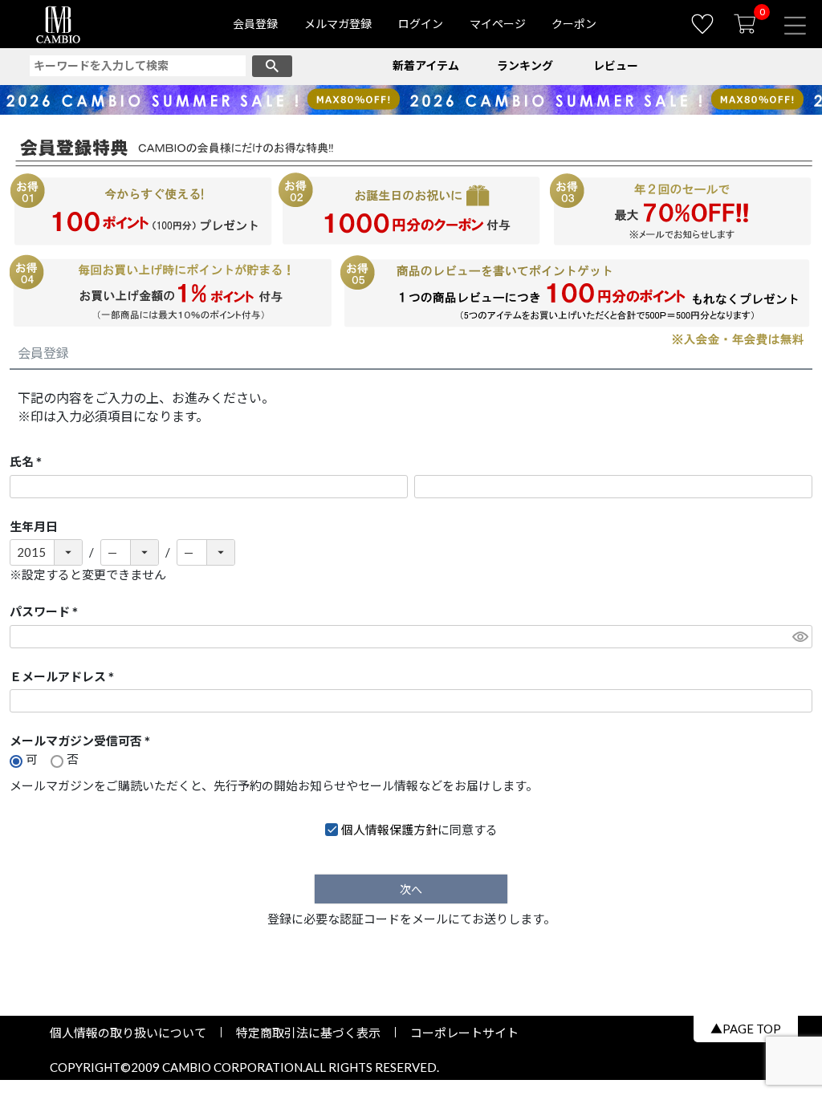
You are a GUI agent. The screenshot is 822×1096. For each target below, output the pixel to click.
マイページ (498, 23)
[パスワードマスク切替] (800, 636)
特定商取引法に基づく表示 (308, 1032)
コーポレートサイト (458, 1032)
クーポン (573, 23)
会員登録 (255, 23)
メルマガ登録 (338, 23)
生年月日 (34, 526)
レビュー (615, 65)
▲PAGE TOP (745, 1028)
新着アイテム (426, 65)
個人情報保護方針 (389, 829)
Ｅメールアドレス (65, 677)
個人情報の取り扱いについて (134, 1032)
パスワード (47, 612)
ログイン (420, 23)
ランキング (525, 65)
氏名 (29, 462)
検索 (272, 66)
